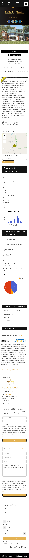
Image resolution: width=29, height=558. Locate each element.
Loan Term (6, 508)
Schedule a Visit (20, 448)
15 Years (14, 513)
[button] (7, 77)
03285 (12, 372)
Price (4, 519)
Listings (9, 370)
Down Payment (7, 524)
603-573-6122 (8, 394)
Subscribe (14, 440)
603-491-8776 (15, 17)
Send (14, 495)
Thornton (6, 372)
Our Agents (6, 403)
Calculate (14, 538)
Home (4, 370)
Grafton (19, 370)
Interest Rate (6, 530)
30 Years (7, 513)
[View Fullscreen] (4, 141)
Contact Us (6, 400)
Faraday (20, 335)
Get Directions (8, 162)
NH (14, 370)
